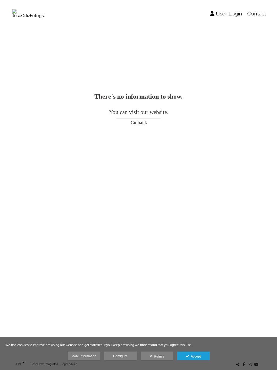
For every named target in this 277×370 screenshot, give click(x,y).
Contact (256, 14)
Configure (120, 356)
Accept (195, 356)
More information (83, 356)
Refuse (158, 356)
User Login (229, 14)
